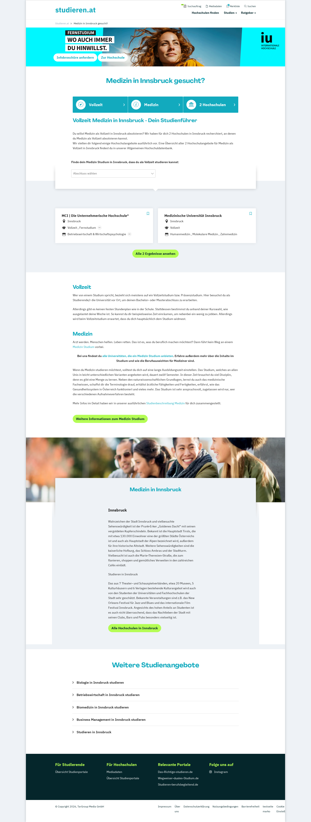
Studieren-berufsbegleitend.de (178, 784)
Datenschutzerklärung (196, 806)
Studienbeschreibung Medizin (165, 403)
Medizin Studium (83, 347)
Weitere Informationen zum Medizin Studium (110, 419)
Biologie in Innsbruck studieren (100, 682)
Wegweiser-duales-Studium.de (178, 778)
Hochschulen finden (205, 13)
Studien (229, 13)
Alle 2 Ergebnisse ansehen (155, 253)
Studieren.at (62, 23)
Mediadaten (114, 772)
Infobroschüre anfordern (75, 57)
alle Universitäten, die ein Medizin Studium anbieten (137, 356)
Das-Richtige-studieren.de (175, 772)
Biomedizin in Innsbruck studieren (103, 707)
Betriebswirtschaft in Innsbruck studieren (108, 695)
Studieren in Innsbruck (94, 732)
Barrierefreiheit (250, 806)
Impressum (164, 806)
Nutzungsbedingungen (225, 806)
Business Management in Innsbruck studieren (111, 719)
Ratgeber (247, 13)
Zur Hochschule (113, 57)
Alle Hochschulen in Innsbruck (134, 628)
